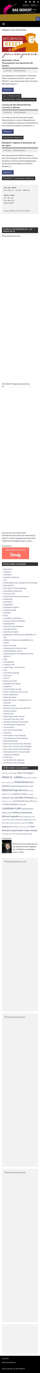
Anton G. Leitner (26, 541)
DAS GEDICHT (7, 178)
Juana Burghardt (18, 801)
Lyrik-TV (6, 678)
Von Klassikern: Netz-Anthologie (14, 735)
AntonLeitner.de (31, 844)
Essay (5, 615)
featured (7, 790)
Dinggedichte (8, 604)
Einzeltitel (6, 613)
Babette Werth (27, 777)
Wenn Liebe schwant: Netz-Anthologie (16, 749)
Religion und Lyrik (9, 705)
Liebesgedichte (8, 662)
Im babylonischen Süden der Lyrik (15, 648)
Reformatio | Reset (14, 96)
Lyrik (4, 96)
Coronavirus (22, 782)
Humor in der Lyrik (9, 645)
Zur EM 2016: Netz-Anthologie (13, 760)
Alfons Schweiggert (25, 773)
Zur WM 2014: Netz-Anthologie (14, 763)
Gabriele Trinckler (20, 794)
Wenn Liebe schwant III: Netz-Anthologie (17, 746)
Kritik (5, 659)
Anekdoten (7, 572)
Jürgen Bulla (29, 801)
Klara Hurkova (11, 804)
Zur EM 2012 (7, 757)
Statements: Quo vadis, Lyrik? (13, 719)
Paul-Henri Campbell (21, 820)
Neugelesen (7, 686)
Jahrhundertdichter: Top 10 (12, 651)
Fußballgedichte (9, 624)
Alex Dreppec (13, 773)
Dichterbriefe (7, 599)
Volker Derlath (30, 830)
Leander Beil (22, 804)
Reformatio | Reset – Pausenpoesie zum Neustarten (19, 99)
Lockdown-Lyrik (8, 664)
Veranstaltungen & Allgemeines (12, 137)
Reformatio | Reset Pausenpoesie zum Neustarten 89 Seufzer (17, 63)
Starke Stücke (17, 823)
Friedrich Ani (10, 794)
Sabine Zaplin (9, 823)
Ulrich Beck (14, 827)
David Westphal (17, 786)
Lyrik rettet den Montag (11, 673)
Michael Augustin (10, 816)
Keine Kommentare (20, 70)
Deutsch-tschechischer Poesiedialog (16, 596)
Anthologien (7, 574)
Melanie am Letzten (10, 681)
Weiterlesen (7, 90)
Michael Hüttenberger (25, 816)
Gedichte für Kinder (10, 629)
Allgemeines (7, 569)
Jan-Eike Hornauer (24, 797)
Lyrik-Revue (7, 675)
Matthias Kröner (7, 813)
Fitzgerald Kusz (20, 790)
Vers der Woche (8, 727)
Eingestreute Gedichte (11, 607)
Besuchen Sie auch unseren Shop (14, 533)
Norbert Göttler (11, 820)
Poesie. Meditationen (10, 694)
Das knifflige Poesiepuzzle (12, 591)
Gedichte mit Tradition (11, 632)
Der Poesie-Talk (9, 594)
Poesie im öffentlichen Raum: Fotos (15, 692)
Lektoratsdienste (20, 538)
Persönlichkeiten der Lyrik (12, 689)
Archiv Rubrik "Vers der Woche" (17, 211)
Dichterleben (7, 602)
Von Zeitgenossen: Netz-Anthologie (15, 738)
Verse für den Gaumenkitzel (13, 730)
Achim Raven (5, 773)
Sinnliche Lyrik (8, 714)
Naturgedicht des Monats (12, 684)
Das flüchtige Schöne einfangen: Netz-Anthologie (20, 583)
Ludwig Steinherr (27, 809)
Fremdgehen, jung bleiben (12, 618)
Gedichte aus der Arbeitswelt (13, 626)
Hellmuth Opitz (8, 798)
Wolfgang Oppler (27, 834)
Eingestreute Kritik (9, 610)
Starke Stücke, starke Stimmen (14, 716)
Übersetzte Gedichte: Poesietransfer (15, 722)
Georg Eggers (30, 794)
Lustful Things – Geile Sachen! (14, 667)
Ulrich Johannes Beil (24, 827)
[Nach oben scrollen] (36, 1369)
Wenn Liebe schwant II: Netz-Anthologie (17, 744)
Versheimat (7, 733)
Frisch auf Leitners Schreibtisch (14, 621)
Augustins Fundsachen (11, 577)
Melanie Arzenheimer (22, 812)
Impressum (5, 1358)
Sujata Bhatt (24, 823)
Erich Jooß (29, 786)
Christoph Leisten (10, 782)
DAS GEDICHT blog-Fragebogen (15, 588)
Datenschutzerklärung (8, 1362)
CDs (5, 580)
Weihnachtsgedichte (10, 741)
